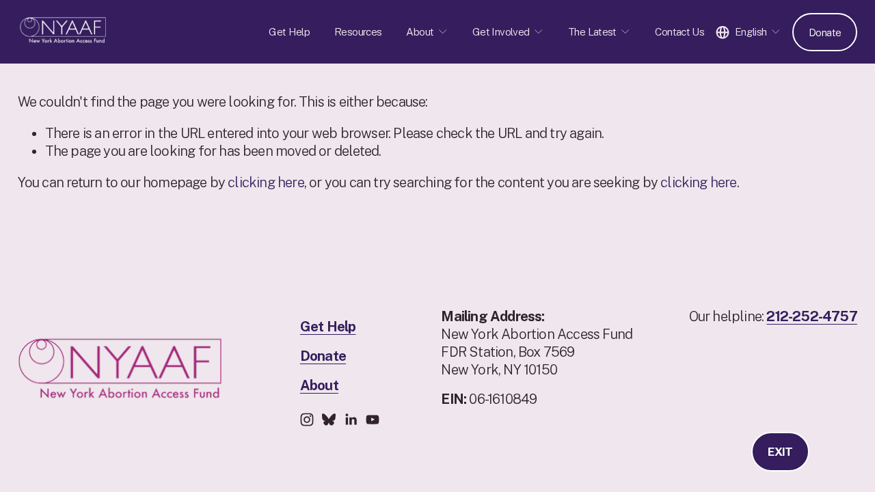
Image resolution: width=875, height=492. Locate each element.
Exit (780, 452)
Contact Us (679, 31)
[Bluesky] (329, 419)
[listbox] (748, 32)
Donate (825, 32)
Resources (358, 31)
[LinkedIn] (351, 419)
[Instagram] (307, 419)
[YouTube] (372, 419)
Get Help (289, 31)
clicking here (266, 182)
